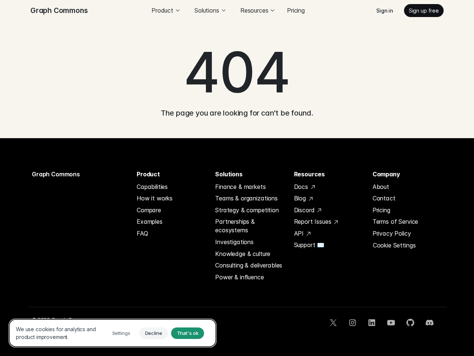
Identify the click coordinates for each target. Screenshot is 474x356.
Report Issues (313, 221)
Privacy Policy (392, 233)
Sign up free (424, 10)
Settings (121, 333)
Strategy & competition (246, 210)
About (381, 186)
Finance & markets (240, 186)
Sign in (384, 10)
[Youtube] (391, 322)
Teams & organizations (246, 198)
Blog (301, 198)
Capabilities (152, 186)
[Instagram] (352, 322)
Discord (305, 210)
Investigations (234, 242)
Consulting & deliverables (248, 265)
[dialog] (112, 333)
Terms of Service (395, 221)
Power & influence (239, 277)
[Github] (410, 322)
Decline (153, 333)
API (300, 233)
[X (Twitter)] (333, 322)
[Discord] (429, 322)
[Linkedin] (371, 322)
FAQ (142, 233)
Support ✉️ (309, 245)
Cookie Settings (394, 245)
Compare (149, 210)
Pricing (296, 10)
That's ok (187, 333)
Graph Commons (56, 174)
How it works (155, 198)
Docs (302, 186)
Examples (150, 221)
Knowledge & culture (242, 253)
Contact (384, 198)
